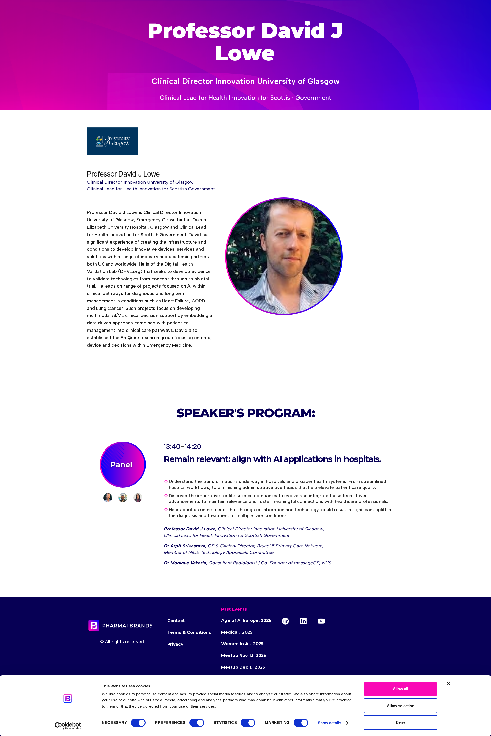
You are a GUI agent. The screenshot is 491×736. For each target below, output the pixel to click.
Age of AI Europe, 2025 (246, 620)
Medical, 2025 (236, 632)
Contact (176, 620)
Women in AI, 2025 (242, 643)
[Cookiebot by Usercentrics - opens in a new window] (68, 726)
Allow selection (400, 706)
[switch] (196, 723)
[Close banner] (448, 683)
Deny (400, 722)
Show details (329, 723)
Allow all (400, 689)
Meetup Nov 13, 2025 (243, 655)
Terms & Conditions (189, 632)
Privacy (175, 644)
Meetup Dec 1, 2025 (243, 667)
